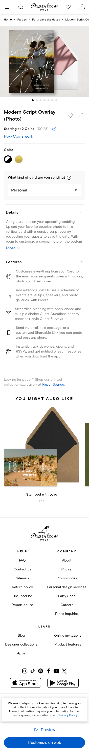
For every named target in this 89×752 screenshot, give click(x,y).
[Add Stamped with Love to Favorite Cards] (41, 502)
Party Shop (67, 596)
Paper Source (53, 384)
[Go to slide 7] (56, 100)
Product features (67, 644)
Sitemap (22, 578)
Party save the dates (46, 19)
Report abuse (22, 605)
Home (8, 19)
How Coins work (18, 136)
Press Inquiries (67, 614)
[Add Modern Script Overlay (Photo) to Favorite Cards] (70, 116)
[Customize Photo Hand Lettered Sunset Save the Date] (44, 61)
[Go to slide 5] (48, 100)
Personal (19, 190)
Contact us (22, 569)
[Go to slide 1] (33, 100)
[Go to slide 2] (37, 100)
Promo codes (66, 578)
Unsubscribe (22, 596)
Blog (21, 635)
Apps (21, 653)
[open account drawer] (82, 7)
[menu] (7, 7)
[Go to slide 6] (52, 100)
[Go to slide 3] (41, 100)
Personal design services (66, 587)
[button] (69, 177)
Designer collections (21, 644)
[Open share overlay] (82, 115)
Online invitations (67, 635)
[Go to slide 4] (44, 100)
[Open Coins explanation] (54, 128)
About (66, 560)
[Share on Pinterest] (41, 670)
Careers (67, 605)
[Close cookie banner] (84, 701)
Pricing (66, 569)
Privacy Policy (67, 715)
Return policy (22, 587)
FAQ (22, 560)
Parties (22, 19)
